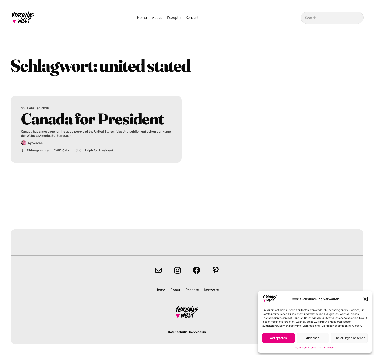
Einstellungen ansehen (349, 338)
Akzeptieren (278, 338)
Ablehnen (312, 338)
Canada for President (92, 119)
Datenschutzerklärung (308, 347)
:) (22, 150)
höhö (77, 150)
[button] (365, 299)
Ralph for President (99, 150)
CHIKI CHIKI (62, 150)
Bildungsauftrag (38, 150)
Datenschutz (177, 332)
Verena (37, 143)
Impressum (330, 347)
